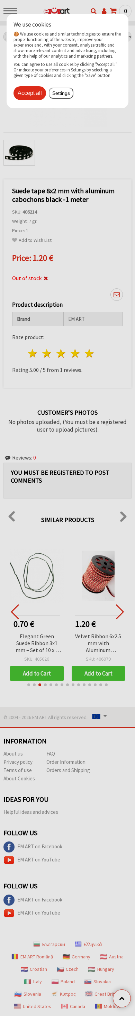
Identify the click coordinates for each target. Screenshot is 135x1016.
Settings (61, 93)
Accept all (30, 93)
